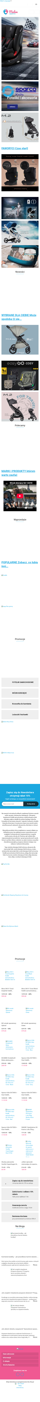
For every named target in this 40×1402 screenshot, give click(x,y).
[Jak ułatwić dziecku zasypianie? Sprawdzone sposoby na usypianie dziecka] (20, 1316)
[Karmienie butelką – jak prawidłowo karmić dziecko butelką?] (20, 1243)
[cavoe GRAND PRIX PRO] (20, 172)
